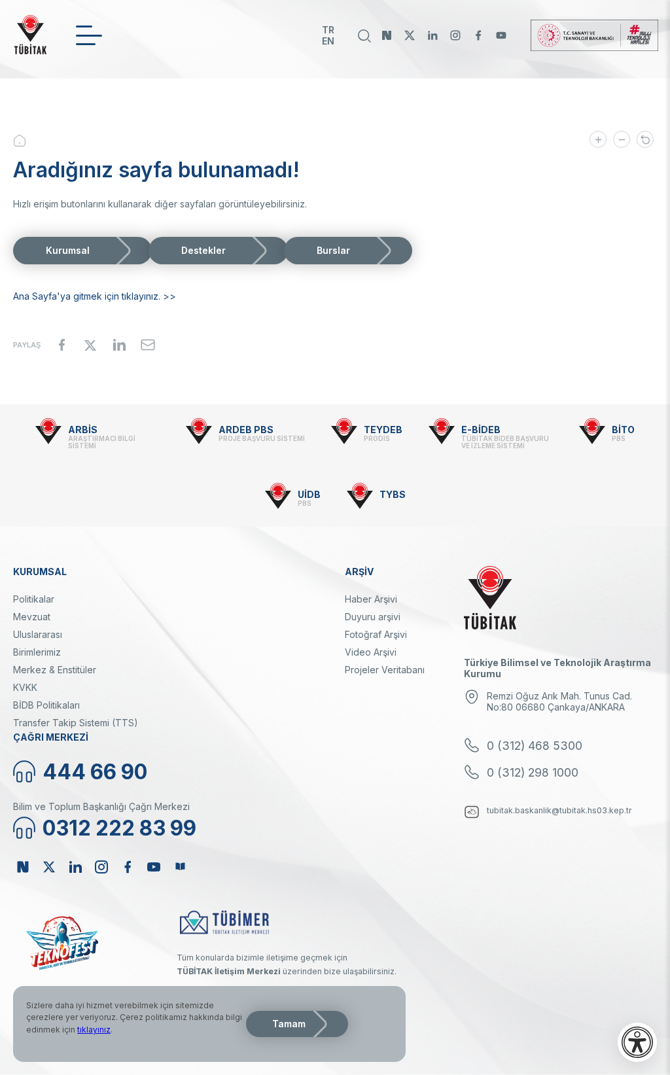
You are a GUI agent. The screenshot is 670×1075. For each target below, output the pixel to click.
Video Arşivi (371, 652)
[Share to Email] (148, 345)
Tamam (289, 1023)
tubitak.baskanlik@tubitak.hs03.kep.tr (559, 810)
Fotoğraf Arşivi (376, 634)
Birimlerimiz (37, 652)
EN (328, 40)
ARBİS (82, 429)
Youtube (501, 35)
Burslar (333, 250)
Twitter (409, 35)
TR (328, 29)
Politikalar (33, 599)
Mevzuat (31, 616)
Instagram (455, 35)
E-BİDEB (481, 429)
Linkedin (432, 35)
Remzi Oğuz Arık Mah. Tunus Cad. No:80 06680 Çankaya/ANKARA (559, 701)
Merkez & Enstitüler (54, 669)
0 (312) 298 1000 (532, 772)
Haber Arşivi (371, 599)
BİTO (623, 429)
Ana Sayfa (29, 140)
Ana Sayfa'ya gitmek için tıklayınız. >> (94, 296)
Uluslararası (37, 634)
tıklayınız (94, 1029)
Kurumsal (68, 250)
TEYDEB (383, 429)
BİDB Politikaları (46, 705)
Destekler (203, 250)
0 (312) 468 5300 (534, 745)
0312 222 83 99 (119, 828)
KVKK (25, 687)
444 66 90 (95, 771)
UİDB (309, 494)
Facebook (478, 35)
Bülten (180, 867)
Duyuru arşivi (372, 616)
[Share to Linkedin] (119, 345)
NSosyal (387, 35)
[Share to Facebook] (61, 345)
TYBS (392, 494)
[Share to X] (90, 345)
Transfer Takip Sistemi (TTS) (75, 722)
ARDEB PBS (246, 429)
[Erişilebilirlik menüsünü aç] (637, 1042)
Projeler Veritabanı (385, 669)
